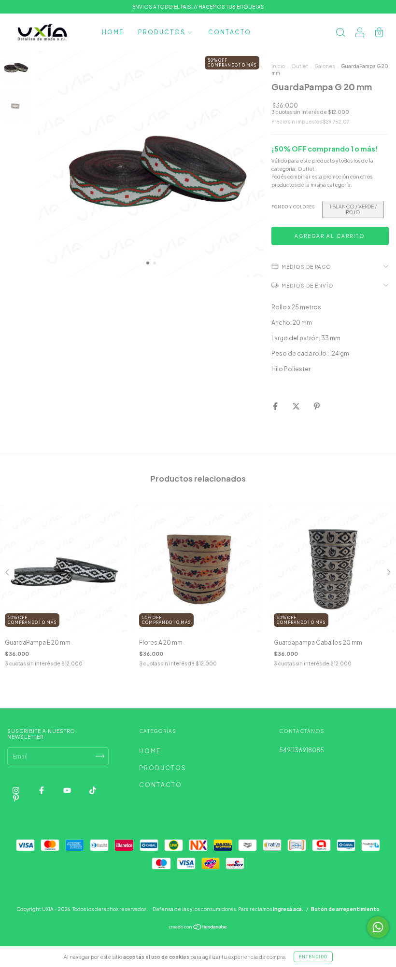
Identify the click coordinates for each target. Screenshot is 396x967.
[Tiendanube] (198, 928)
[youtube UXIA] (67, 790)
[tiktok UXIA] (92, 790)
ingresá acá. (288, 909)
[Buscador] (340, 33)
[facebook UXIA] (42, 790)
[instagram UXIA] (16, 790)
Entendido (313, 956)
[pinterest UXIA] (16, 797)
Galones (324, 66)
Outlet (299, 66)
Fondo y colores (293, 207)
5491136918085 (301, 750)
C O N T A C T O (229, 32)
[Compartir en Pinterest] (317, 406)
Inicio (278, 66)
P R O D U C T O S (161, 32)
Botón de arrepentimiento (345, 909)
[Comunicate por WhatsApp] (378, 927)
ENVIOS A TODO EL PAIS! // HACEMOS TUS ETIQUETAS (198, 7)
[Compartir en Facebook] (275, 406)
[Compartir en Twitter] (296, 406)
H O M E (112, 32)
